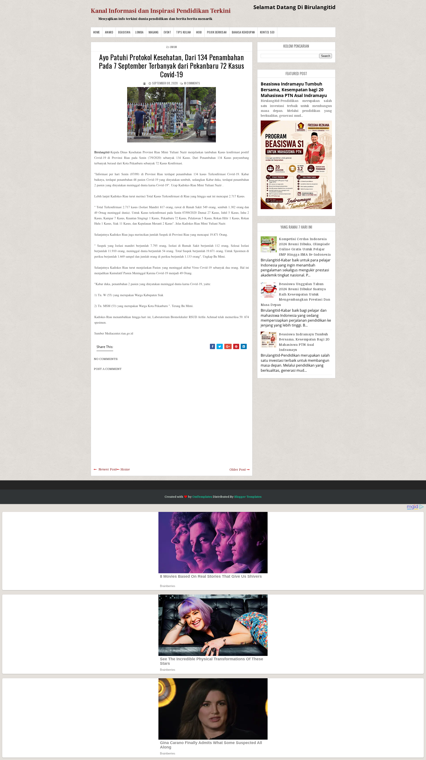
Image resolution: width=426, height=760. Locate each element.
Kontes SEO (267, 32)
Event (167, 32)
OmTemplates (202, 496)
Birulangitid (101, 152)
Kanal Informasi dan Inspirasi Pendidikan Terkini (161, 11)
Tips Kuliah (183, 32)
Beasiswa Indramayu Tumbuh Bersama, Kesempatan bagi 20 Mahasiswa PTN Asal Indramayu (294, 89)
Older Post (237, 469)
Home (96, 32)
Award (109, 32)
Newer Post (107, 469)
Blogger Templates (248, 496)
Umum (173, 47)
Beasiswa (124, 32)
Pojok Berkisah (217, 32)
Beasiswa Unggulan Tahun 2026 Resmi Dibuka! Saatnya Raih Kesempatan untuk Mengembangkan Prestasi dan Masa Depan (295, 294)
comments (192, 83)
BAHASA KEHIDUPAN (243, 32)
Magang (154, 32)
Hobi (199, 32)
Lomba (139, 32)
